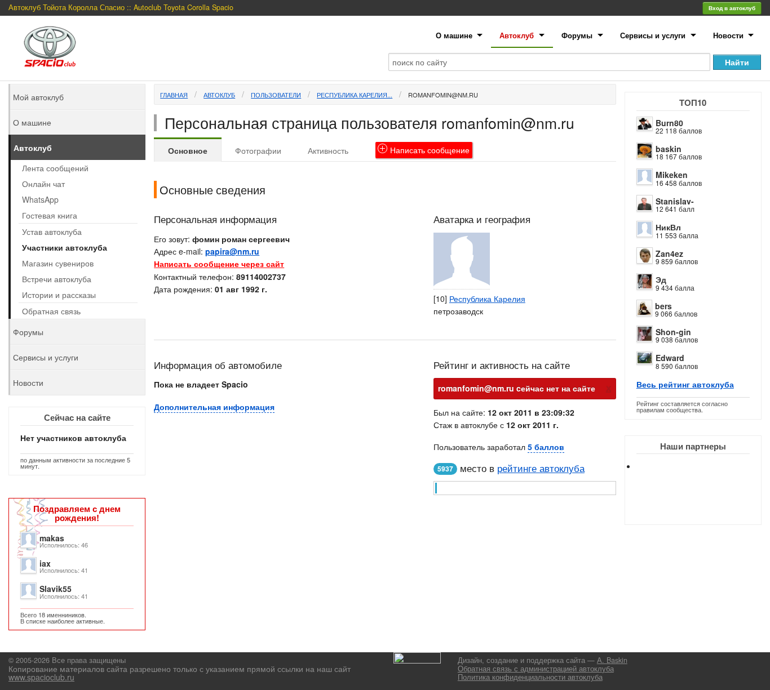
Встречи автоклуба (56, 278)
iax (45, 563)
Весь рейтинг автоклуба (685, 384)
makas (51, 538)
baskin (669, 148)
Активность (328, 150)
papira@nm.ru (232, 251)
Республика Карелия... (354, 94)
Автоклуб (516, 35)
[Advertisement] (702, 507)
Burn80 (669, 122)
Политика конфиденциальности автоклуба (530, 677)
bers (663, 305)
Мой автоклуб (38, 97)
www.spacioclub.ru (41, 677)
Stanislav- (675, 201)
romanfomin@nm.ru (443, 94)
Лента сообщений (55, 167)
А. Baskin (612, 660)
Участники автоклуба (64, 247)
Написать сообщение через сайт (219, 263)
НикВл (668, 227)
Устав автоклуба (52, 231)
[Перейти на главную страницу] (50, 46)
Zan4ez (669, 253)
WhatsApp (40, 199)
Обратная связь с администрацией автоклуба (536, 669)
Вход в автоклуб (732, 8)
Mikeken (672, 174)
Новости (728, 35)
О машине (454, 35)
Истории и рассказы (59, 294)
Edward (670, 357)
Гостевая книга (49, 215)
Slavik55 (55, 588)
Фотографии (258, 150)
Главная (174, 94)
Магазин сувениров (58, 263)
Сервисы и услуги (652, 35)
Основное (187, 150)
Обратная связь (51, 311)
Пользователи (276, 94)
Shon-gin (673, 331)
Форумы (576, 35)
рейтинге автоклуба (541, 468)
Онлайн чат (43, 183)
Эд (661, 279)
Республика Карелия (487, 298)
